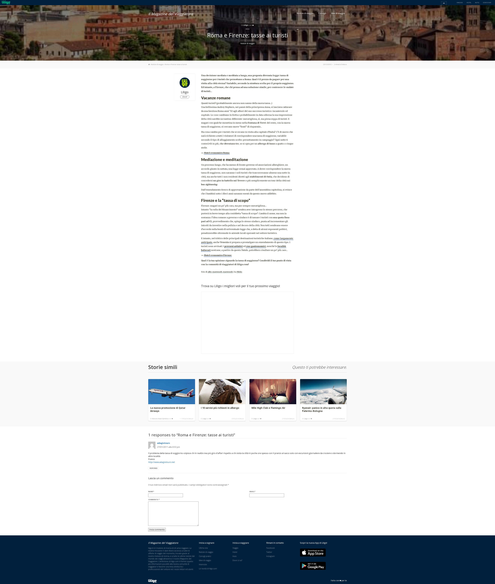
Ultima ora (203, 548)
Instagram (270, 556)
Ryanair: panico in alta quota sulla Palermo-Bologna (321, 409)
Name (151, 491)
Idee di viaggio (338, 13)
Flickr (239, 272)
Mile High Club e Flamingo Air (268, 407)
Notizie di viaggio (305, 13)
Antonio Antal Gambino (160, 419)
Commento (154, 499)
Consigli (322, 13)
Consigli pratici (205, 556)
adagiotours (163, 443)
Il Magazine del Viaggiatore (170, 13)
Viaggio (235, 548)
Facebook (270, 548)
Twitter (269, 552)
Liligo (205, 419)
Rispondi (153, 468)
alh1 (210, 272)
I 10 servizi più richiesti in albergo (220, 407)
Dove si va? (237, 560)
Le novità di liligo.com (208, 568)
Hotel (235, 552)
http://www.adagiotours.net (161, 462)
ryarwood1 (217, 272)
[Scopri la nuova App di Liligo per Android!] (313, 566)
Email (252, 491)
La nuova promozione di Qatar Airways (167, 409)
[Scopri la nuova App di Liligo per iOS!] (313, 552)
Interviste (203, 564)
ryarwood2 (228, 272)
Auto (235, 556)
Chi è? (184, 97)
